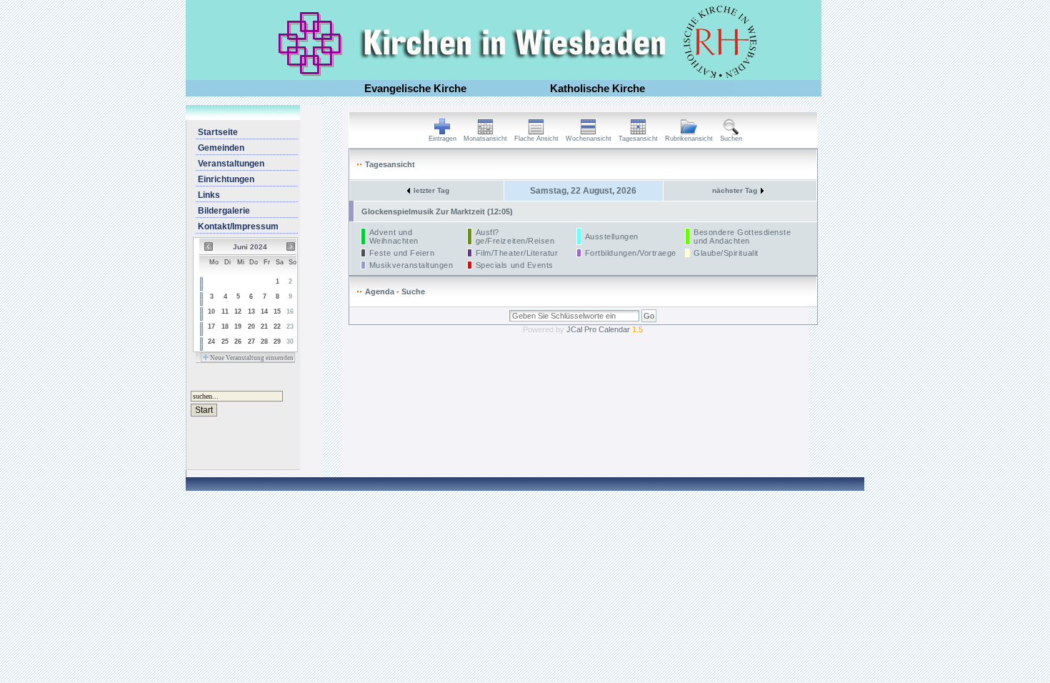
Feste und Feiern (402, 253)
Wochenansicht (588, 138)
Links (209, 195)
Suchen (731, 138)
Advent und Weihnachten (394, 236)
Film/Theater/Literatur (517, 253)
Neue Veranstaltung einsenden (251, 358)
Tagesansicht (638, 138)
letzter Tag (431, 190)
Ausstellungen (612, 236)
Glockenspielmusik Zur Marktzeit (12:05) (437, 211)
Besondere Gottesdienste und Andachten (742, 236)
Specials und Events (515, 265)
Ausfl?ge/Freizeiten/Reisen (515, 236)
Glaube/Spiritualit (726, 253)
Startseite (218, 132)
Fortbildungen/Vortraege (630, 253)
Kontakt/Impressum (238, 226)
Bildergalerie (224, 211)
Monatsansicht (485, 138)
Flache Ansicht (536, 138)
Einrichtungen (226, 179)
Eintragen (442, 138)
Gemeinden (221, 148)
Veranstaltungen (231, 164)
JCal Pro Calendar (604, 329)
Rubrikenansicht (689, 138)
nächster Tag (734, 190)
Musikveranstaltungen (411, 265)
